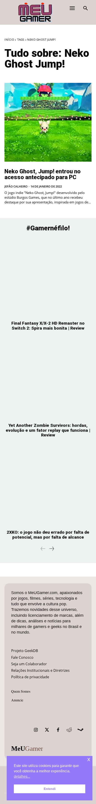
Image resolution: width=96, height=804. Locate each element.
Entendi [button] (50, 789)
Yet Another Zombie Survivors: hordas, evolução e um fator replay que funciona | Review (48, 430)
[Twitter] (46, 729)
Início (9, 39)
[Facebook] (58, 729)
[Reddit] (69, 729)
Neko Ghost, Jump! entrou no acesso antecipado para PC (42, 174)
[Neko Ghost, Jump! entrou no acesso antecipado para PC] (48, 122)
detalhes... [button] (22, 776)
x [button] (88, 759)
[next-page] (51, 548)
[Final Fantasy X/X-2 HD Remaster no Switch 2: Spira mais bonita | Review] (48, 277)
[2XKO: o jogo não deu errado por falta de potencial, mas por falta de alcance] (48, 486)
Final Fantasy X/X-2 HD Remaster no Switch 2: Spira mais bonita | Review (48, 326)
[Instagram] (35, 729)
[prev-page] (43, 548)
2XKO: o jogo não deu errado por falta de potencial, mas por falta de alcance (48, 535)
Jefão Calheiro (15, 186)
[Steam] (80, 729)
